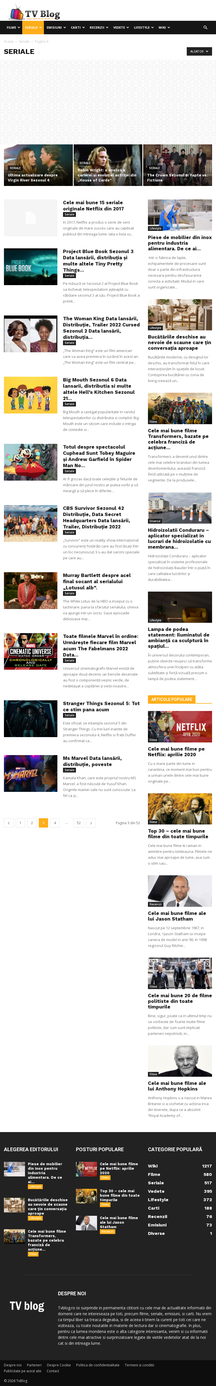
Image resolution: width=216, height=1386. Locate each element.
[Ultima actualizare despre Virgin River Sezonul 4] (38, 165)
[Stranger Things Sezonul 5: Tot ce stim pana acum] (30, 718)
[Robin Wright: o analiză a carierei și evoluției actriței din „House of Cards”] (108, 165)
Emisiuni (54, 27)
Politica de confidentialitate (98, 1365)
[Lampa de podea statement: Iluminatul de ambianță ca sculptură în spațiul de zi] (180, 607)
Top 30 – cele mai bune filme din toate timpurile (178, 833)
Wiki (162, 27)
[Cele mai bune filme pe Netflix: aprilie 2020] (180, 726)
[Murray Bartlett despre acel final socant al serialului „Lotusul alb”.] (30, 590)
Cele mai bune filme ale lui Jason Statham (177, 916)
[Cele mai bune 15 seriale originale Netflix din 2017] (30, 217)
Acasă (9, 41)
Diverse (155, 521)
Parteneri (34, 1365)
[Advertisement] (108, 102)
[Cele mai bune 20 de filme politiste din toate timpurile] (180, 973)
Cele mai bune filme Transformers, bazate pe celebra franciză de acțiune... (178, 439)
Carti (76, 27)
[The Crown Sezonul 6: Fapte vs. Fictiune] (177, 165)
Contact (53, 1371)
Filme (11, 27)
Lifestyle (142, 27)
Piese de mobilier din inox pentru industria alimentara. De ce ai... (180, 243)
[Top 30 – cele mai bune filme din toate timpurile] (180, 809)
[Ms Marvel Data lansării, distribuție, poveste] (30, 773)
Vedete (119, 27)
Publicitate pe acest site (22, 1371)
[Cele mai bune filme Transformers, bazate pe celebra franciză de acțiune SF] (180, 408)
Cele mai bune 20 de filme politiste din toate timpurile (180, 1001)
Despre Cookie (59, 1365)
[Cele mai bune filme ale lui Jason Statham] (180, 891)
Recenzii (97, 27)
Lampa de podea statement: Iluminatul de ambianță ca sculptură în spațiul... (179, 637)
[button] (205, 27)
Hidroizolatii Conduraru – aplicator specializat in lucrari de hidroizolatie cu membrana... (179, 538)
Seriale (31, 27)
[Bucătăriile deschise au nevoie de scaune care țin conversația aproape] (180, 315)
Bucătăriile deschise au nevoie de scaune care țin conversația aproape (179, 342)
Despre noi (13, 1365)
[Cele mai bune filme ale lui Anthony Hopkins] (180, 1061)
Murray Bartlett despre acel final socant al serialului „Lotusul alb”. (97, 581)
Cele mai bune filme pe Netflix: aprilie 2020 (176, 751)
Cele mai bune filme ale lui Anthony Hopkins (177, 1086)
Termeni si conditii (139, 1365)
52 (79, 823)
